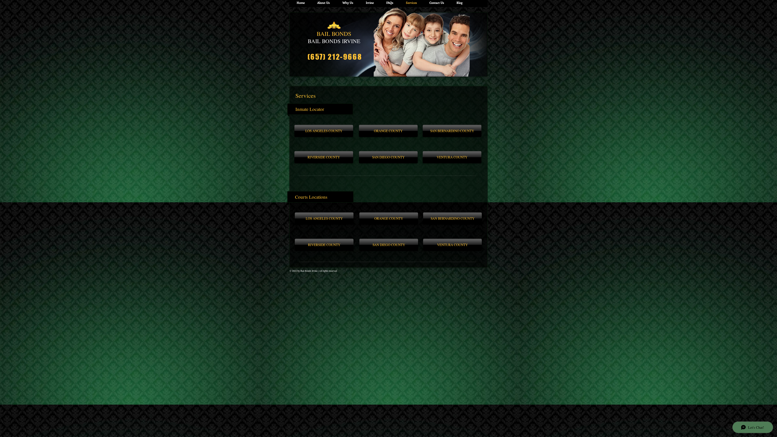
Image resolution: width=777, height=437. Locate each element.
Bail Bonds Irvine (308, 270)
